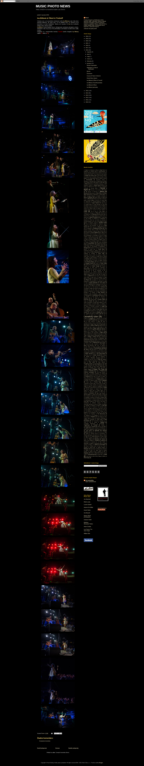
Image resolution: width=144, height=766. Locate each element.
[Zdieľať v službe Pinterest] (61, 733)
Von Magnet (90, 440)
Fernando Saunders (93, 239)
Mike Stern (90, 334)
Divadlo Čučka (103, 222)
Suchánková (86, 402)
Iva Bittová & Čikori (92, 85)
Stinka (91, 401)
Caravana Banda (96, 201)
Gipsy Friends (87, 252)
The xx (101, 415)
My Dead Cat (87, 343)
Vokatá (103, 439)
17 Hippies (86, 170)
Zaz (96, 453)
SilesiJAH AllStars (87, 394)
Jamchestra (95, 278)
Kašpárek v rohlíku (98, 293)
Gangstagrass (102, 246)
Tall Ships (87, 405)
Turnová (94, 426)
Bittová (102, 191)
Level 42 (105, 313)
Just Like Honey (93, 289)
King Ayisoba (95, 296)
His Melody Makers (90, 261)
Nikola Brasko (93, 350)
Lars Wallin (99, 310)
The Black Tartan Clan (92, 408)
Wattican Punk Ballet (100, 444)
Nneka (102, 350)
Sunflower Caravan (96, 402)
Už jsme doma (88, 430)
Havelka (87, 259)
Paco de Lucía (93, 359)
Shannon (85, 391)
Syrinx (95, 404)
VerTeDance (102, 433)
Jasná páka (102, 282)
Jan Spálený (94, 279)
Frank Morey (91, 243)
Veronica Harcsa (94, 433)
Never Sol (88, 349)
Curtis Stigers (102, 211)
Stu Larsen (103, 401)
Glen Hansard (94, 252)
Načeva (103, 345)
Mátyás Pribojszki (97, 329)
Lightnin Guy (93, 314)
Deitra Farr (92, 219)
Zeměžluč (101, 453)
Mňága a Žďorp (92, 336)
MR (91, 342)
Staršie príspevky (73, 748)
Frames (86, 242)
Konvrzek (86, 299)
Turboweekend (87, 426)
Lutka (104, 321)
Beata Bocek (97, 185)
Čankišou (86, 212)
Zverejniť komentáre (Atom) (62, 752)
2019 (87, 45)
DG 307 (94, 221)
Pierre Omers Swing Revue (99, 366)
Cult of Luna (94, 211)
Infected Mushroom (97, 271)
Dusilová (95, 228)
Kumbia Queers (92, 305)
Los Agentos (97, 318)
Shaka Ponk (92, 390)
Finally (85, 240)
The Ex (105, 408)
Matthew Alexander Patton (88, 523)
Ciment (86, 205)
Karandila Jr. (86, 292)
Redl (100, 380)
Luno (99, 321)
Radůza (99, 379)
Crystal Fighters (101, 209)
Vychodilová (86, 441)
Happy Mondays (93, 257)
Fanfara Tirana (104, 238)
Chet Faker (86, 267)
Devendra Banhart (87, 221)
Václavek (97, 430)
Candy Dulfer (104, 200)
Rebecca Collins (94, 380)
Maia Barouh (86, 324)
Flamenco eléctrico (96, 240)
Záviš (92, 453)
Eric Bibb (102, 232)
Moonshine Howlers (94, 339)
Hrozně (96, 263)
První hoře (93, 376)
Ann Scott (100, 175)
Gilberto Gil (97, 250)
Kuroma (98, 305)
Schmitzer (91, 393)
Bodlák (98, 196)
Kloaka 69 (97, 298)
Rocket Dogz (97, 382)
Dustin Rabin (87, 510)
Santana (94, 386)
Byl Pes (98, 200)
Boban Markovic (91, 196)
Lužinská (86, 322)
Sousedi (105, 398)
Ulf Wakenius (102, 427)
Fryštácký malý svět (100, 245)
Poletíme (102, 370)
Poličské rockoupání (89, 372)
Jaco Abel (103, 275)
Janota (105, 281)
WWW (87, 450)
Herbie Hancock (88, 260)
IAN (93, 270)
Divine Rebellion (93, 224)
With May (86, 446)
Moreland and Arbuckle (89, 341)
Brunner (90, 198)
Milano (95, 334)
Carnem (103, 201)
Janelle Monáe (93, 281)
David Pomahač (94, 217)
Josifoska (102, 287)
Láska (104, 310)
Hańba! (86, 257)
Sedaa (105, 387)
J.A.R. (85, 275)
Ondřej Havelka (97, 355)
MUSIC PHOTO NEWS (53, 6)
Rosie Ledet (92, 383)
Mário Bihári (100, 327)
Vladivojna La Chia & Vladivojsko (92, 68)
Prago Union (86, 373)
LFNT (87, 314)
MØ (99, 336)
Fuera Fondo (86, 246)
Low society (104, 318)
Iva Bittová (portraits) (92, 87)
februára (89, 61)
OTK (104, 357)
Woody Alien (92, 447)
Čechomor (89, 73)
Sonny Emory (88, 398)
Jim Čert (103, 284)
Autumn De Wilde (88, 507)
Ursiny (104, 429)
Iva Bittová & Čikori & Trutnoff (94, 80)
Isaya (93, 274)
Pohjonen (86, 370)
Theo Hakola (100, 416)
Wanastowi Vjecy (98, 443)
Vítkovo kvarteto (89, 437)
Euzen (100, 235)
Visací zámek (104, 436)
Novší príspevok (42, 748)
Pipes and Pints (101, 367)
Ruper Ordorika (93, 384)
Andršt (86, 175)
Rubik (104, 383)
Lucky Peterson (91, 321)
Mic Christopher (95, 332)
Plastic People (87, 369)
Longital (91, 318)
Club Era (95, 207)
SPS (102, 400)
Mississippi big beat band (100, 335)
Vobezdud (96, 439)
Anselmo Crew (88, 176)
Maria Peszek (102, 325)
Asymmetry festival (100, 179)
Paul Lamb (92, 362)
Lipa (104, 314)
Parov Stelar (88, 360)
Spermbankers (88, 400)
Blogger (101, 762)
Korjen (85, 300)
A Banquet (92, 170)
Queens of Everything (94, 377)
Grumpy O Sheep (101, 254)
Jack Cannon (97, 275)
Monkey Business (93, 338)
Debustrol (86, 219)
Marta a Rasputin (87, 329)
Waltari (91, 443)
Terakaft (94, 406)
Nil (98, 350)
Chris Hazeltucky (93, 268)
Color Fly (86, 208)
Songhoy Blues (104, 397)
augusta (89, 52)
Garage (86, 247)
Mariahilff (85, 327)
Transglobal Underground (89, 423)
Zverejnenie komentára (44, 741)
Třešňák (103, 425)
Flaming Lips (104, 240)
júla (88, 54)
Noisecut (93, 352)
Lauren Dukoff (87, 504)
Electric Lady (96, 231)
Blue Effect (99, 193)
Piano (90, 366)
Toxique (95, 422)
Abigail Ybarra (102, 170)
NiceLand (101, 349)
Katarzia (105, 293)
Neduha (90, 348)
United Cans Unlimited (88, 429)
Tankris (98, 405)
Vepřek (87, 433)
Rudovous (86, 384)
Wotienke (86, 448)
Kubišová (103, 303)
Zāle (104, 451)
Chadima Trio (87, 266)
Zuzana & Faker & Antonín (94, 76)
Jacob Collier (86, 277)
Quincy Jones (104, 377)
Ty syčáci (86, 427)
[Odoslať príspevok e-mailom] (52, 733)
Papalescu (105, 359)
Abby (97, 170)
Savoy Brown (93, 387)
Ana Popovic (104, 174)
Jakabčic (90, 278)
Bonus (85, 197)
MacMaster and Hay (101, 322)
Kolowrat (103, 298)
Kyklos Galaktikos (87, 307)
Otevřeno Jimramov (96, 358)
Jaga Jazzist (93, 277)
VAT (95, 432)
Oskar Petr (95, 356)
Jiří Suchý (86, 285)
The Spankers (87, 415)
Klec (91, 298)
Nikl (88, 350)
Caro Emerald (87, 202)
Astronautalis (89, 179)
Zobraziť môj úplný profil (90, 28)
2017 (87, 47)
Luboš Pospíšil (91, 320)
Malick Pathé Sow (94, 324)
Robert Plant (89, 381)
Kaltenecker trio (92, 291)
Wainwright (86, 443)
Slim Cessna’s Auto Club (97, 395)
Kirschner (103, 296)
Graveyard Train (87, 254)
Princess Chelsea (98, 374)
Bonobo (103, 196)
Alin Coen (87, 174)
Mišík (85, 336)
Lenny (104, 312)
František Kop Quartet (100, 243)
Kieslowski (95, 295)
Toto (90, 422)
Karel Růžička (101, 292)
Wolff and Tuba (101, 446)
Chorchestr (102, 267)
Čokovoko (94, 214)
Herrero (95, 260)
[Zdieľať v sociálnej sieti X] (58, 733)
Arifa (102, 176)
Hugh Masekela (96, 264)
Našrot (93, 346)
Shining (85, 393)
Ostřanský (102, 356)
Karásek (93, 292)
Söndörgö (87, 397)
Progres (105, 374)
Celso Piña (104, 204)
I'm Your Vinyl (87, 270)
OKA (94, 353)
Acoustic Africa (93, 171)
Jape (86, 282)
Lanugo (87, 310)
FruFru (85, 245)
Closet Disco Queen (92, 78)
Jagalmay (100, 277)
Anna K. (105, 175)
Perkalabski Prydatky (88, 363)
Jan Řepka (86, 280)
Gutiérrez (93, 256)
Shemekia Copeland (94, 391)
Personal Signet (97, 363)
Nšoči (105, 352)
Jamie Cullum (102, 278)
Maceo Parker (92, 322)
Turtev (98, 426)
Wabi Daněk (102, 441)
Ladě (106, 309)
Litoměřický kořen (91, 317)
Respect (104, 380)
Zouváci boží (99, 454)
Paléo (99, 359)
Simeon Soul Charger (97, 394)
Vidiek (101, 434)
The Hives (105, 409)
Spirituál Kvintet (96, 400)
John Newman (95, 286)
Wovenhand (92, 448)
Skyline (88, 395)
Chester (103, 266)
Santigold (99, 386)
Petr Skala (105, 363)
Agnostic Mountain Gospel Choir (90, 172)
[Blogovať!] (56, 733)
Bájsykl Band (100, 181)
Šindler (99, 404)
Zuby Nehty (88, 456)
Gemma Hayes (99, 247)
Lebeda (98, 312)
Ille (104, 270)
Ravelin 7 (87, 380)
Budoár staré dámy (98, 198)
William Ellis (87, 533)
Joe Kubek (98, 285)
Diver (87, 224)
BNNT (85, 196)
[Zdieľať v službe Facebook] (59, 733)
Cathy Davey (104, 202)
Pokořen (91, 370)
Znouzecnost (91, 454)
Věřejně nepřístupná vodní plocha (91, 434)
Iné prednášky (90, 480)
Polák (97, 370)
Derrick (98, 219)
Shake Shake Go (101, 390)
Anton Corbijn (87, 526)
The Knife (95, 411)
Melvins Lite (86, 331)
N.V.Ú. (98, 345)
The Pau (98, 412)
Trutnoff (95, 425)
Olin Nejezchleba (101, 353)
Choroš (86, 269)
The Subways (95, 415)
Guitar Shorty (86, 256)
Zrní (105, 454)
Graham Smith (88, 519)
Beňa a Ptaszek (98, 186)
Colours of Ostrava (101, 208)
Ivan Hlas (98, 274)
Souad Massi (99, 398)
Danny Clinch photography (87, 516)
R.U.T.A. (94, 379)
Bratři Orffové (97, 197)
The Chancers (88, 411)
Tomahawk (92, 419)
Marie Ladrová (93, 327)
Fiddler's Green (102, 239)
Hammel (105, 256)
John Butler (104, 285)
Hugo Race (103, 264)
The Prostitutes (92, 413)
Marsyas (103, 328)
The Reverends (101, 413)
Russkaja (100, 384)
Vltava (90, 439)
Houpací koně (89, 263)
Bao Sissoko (96, 182)
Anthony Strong (96, 176)
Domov (57, 748)
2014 (87, 93)
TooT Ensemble (95, 420)
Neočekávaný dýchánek (100, 348)
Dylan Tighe (91, 229)
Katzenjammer (88, 295)
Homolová (105, 261)
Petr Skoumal (88, 365)
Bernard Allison (94, 188)
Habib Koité (99, 256)
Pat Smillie (101, 360)
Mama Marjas (86, 325)
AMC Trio (93, 174)
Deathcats (96, 218)
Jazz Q (85, 284)
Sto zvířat (97, 401)
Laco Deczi (100, 309)
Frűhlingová (91, 245)
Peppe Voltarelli (101, 362)
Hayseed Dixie (94, 259)
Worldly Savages (101, 447)
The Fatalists (88, 409)
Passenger (94, 360)
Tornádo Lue (102, 420)
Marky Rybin (97, 328)
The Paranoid (92, 412)
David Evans (102, 215)
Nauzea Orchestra (101, 346)
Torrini (85, 422)
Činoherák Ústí (104, 212)
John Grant (87, 286)
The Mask (101, 411)
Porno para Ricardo (101, 372)
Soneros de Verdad (95, 397)
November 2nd (99, 352)
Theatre (93, 416)
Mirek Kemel (90, 335)
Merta (100, 331)
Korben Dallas (101, 299)
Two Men (103, 426)
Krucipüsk (89, 303)
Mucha (88, 71)
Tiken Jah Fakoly (95, 418)
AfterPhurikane (102, 171)
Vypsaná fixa (94, 441)
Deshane (103, 219)
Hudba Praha (88, 264)
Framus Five (93, 242)
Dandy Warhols (94, 215)
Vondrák (97, 440)
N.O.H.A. (92, 345)
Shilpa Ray (102, 391)
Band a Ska (89, 182)
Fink (89, 240)
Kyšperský (96, 307)
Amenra (98, 174)
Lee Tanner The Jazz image (88, 530)
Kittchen (86, 298)
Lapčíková (93, 310)
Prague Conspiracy (95, 373)
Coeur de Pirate (102, 207)
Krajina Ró (97, 300)
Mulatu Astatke (102, 342)
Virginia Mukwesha (95, 436)
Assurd (105, 178)
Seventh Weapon (89, 389)
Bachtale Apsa (93, 181)
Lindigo (99, 314)
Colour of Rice (93, 208)
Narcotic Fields (87, 346)
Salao (89, 386)
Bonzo (90, 197)
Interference (99, 273)
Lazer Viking (92, 312)
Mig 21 (85, 334)
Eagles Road (98, 229)
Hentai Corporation (92, 65)
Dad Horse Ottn (102, 214)
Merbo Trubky (94, 331)
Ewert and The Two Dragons (95, 236)
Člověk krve (87, 214)
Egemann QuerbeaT (88, 231)
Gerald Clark (92, 249)
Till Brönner (103, 418)
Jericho (90, 284)
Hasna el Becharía (103, 257)
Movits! (86, 342)
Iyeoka (103, 274)
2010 (87, 102)
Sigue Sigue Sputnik (100, 393)
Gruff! (94, 254)
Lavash (85, 312)
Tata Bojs (104, 405)
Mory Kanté (104, 341)
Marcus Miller (94, 325)
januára (89, 63)
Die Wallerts (100, 221)
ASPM (101, 178)
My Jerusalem (95, 343)
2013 (87, 95)
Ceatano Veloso (88, 204)
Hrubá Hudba (103, 263)
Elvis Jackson (87, 232)
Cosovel (94, 209)
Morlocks (98, 341)
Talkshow (105, 404)
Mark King (90, 328)
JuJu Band (86, 288)
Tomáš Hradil (99, 419)
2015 (87, 90)
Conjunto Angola (87, 209)
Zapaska (86, 453)
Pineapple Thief (92, 367)
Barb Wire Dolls (103, 182)
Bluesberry (96, 194)
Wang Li (91, 444)
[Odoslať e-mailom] (55, 733)
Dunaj (99, 226)
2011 (87, 99)
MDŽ (104, 329)
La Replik (87, 309)
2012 (87, 97)
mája (88, 56)
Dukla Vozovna (93, 226)
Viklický (105, 434)
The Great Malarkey (96, 409)
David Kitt (86, 217)
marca (89, 58)
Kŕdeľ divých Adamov (98, 302)
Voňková (103, 440)
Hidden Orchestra (103, 260)
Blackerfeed (92, 193)
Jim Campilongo (97, 284)
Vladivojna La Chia (98, 437)
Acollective (86, 171)
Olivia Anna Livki (87, 355)
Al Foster (105, 172)
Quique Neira (88, 379)
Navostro (86, 348)
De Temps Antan (103, 217)
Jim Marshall (87, 499)
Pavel (87, 17)
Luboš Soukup (100, 320)
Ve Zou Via (100, 432)
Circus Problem (102, 205)
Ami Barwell (87, 513)
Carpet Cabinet (95, 203)
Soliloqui (105, 395)
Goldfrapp (86, 253)
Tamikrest (93, 405)
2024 (87, 36)
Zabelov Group (93, 451)
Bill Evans (104, 189)
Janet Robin (100, 281)
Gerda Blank (101, 249)
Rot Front (99, 383)
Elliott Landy (87, 502)
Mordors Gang (102, 339)
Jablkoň (90, 275)
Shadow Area (98, 389)
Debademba (102, 218)
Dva (101, 228)
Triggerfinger (87, 425)
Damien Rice (86, 215)
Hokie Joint (99, 261)
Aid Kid (100, 172)
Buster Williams (91, 200)
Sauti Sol (87, 387)
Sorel (94, 398)
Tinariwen (86, 419)
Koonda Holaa (93, 299)
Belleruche (90, 186)
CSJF (85, 211)
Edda (104, 229)
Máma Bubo (102, 324)
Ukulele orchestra (94, 427)
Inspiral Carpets (92, 273)
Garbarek (92, 247)
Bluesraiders (102, 194)
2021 (87, 43)
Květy (103, 306)
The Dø (100, 408)
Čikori (97, 213)
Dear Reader (88, 218)
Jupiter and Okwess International (96, 288)
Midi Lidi (102, 332)
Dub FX (100, 225)
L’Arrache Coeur (103, 307)
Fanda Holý (95, 238)
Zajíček (99, 451)
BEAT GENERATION (91, 481)
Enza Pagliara (94, 232)
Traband (102, 422)
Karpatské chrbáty (88, 293)
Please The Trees (98, 369)
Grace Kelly (101, 253)
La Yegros (93, 309)
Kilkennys (102, 295)
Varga (91, 432)
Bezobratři (98, 189)
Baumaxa (101, 183)
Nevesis (95, 349)
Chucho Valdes (102, 268)
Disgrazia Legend (93, 222)
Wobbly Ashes (93, 446)
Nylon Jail (88, 353)
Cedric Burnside (97, 204)
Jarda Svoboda (93, 282)
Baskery (91, 183)
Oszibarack (86, 357)
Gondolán (93, 253)
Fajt (90, 238)
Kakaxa (85, 291)
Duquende (89, 228)
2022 (87, 40)
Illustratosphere (87, 271)
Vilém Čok (87, 436)
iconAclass (99, 270)
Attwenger (86, 181)
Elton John (103, 231)
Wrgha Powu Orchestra (102, 448)
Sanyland (105, 386)
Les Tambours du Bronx (89, 313)
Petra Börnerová (98, 365)
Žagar (100, 456)
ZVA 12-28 (95, 456)
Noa (106, 350)
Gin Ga (103, 250)
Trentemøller (101, 423)
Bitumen (86, 193)
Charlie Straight (95, 266)
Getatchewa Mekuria (88, 250)
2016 (87, 50)
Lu (85, 320)
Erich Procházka (93, 233)
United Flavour (98, 429)
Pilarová (85, 367)
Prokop (87, 376)
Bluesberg (90, 194)
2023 (87, 38)
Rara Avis (105, 379)
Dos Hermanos (93, 225)
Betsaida (92, 189)
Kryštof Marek (96, 303)
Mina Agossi (100, 334)
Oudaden (86, 359)
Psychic (99, 376)
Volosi (85, 440)
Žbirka (104, 456)
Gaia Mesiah (94, 246)
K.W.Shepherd (102, 289)
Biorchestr (96, 191)
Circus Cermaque (93, 205)
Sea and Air (100, 387)
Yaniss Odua (98, 450)
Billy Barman (88, 191)
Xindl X (91, 450)
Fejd (86, 239)
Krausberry (90, 302)
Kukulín (85, 305)
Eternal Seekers (102, 233)
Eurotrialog (95, 235)
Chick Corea (95, 267)
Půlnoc (103, 376)
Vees (105, 432)
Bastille (96, 183)
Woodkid (85, 447)
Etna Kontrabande (87, 235)
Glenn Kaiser (102, 252)
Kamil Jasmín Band (101, 291)
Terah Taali (88, 406)
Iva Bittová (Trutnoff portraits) (94, 82)
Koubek (90, 301)
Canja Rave (88, 201)
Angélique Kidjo (93, 175)
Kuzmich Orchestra (95, 306)
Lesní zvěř (98, 313)
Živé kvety (86, 457)
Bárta (86, 183)
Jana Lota (101, 279)
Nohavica (87, 352)
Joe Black (92, 285)
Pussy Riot (86, 377)
